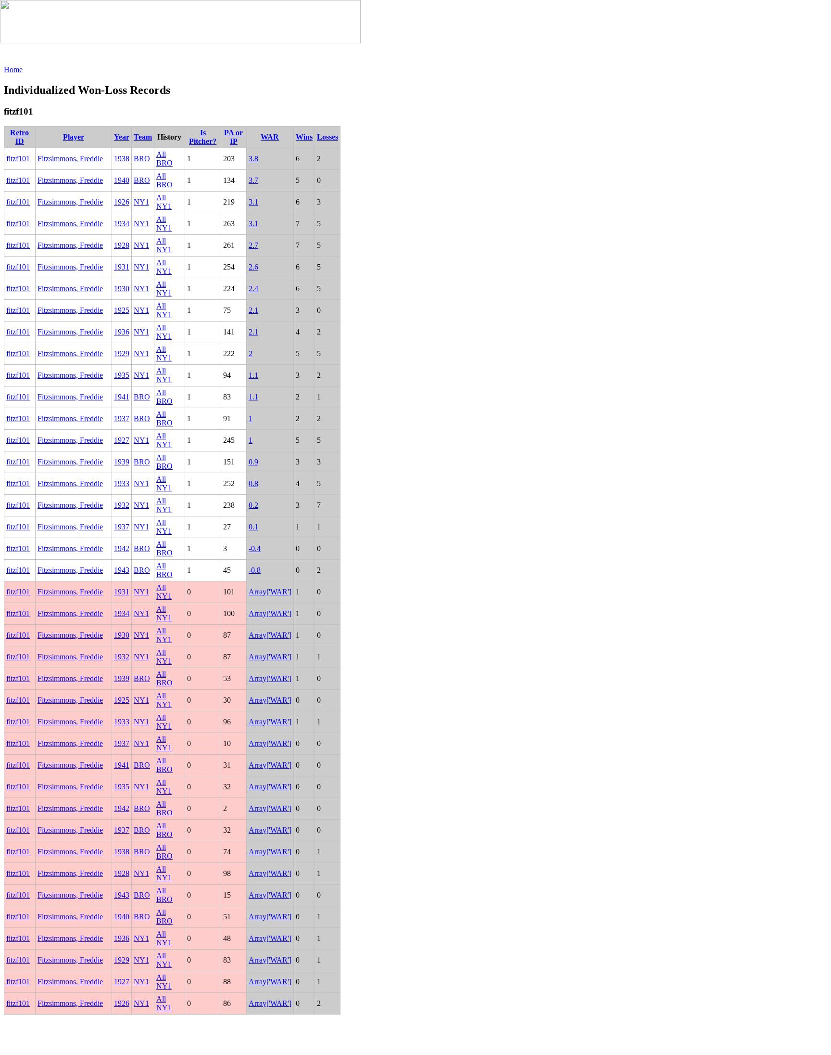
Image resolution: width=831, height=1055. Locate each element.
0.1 (253, 527)
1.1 (253, 375)
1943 (121, 570)
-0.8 (255, 570)
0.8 (253, 483)
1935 (121, 375)
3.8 (253, 158)
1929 (121, 353)
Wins (304, 137)
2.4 (253, 288)
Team (143, 137)
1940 (121, 180)
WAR (270, 137)
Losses (327, 137)
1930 (121, 288)
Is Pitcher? (202, 137)
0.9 (253, 462)
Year (121, 137)
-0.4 (255, 548)
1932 (121, 505)
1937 (121, 418)
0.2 (253, 505)
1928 (121, 245)
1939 (121, 462)
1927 (121, 440)
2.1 (253, 310)
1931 (121, 267)
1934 (121, 223)
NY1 (141, 202)
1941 (121, 397)
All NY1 (164, 201)
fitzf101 (18, 158)
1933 (121, 483)
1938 (121, 158)
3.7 (253, 180)
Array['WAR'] (270, 592)
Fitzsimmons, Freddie (70, 158)
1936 (121, 332)
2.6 (253, 267)
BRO (142, 158)
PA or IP (233, 137)
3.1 (253, 202)
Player (73, 137)
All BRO (164, 158)
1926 (121, 202)
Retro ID (19, 137)
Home (13, 69)
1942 (121, 548)
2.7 (253, 245)
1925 (121, 310)
